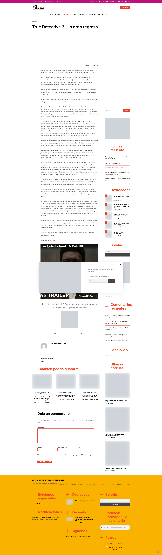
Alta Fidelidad (37, 402)
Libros (74, 14)
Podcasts (105, 14)
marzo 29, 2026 (94, 399)
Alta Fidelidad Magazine (48, 480)
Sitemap (127, 484)
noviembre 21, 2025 (110, 437)
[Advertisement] (69, 49)
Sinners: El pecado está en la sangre (121, 224)
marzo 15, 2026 (109, 403)
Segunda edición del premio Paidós (116, 468)
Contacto (59, 1)
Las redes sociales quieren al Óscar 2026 (116, 400)
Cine (51, 14)
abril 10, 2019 (35, 32)
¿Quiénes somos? (37, 1)
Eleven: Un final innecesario (118, 232)
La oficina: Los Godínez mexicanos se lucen (89, 396)
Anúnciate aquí (49, 1)
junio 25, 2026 (117, 200)
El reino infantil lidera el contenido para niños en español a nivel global (42, 398)
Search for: (107, 107)
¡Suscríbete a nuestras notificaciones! (78, 536)
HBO (53, 240)
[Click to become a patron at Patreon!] (69, 319)
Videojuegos (82, 14)
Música (57, 14)
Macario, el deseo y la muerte (119, 340)
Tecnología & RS (94, 14)
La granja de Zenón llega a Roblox (114, 167)
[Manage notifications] (158, 551)
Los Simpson (36, 503)
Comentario (40, 427)
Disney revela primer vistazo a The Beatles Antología (114, 434)
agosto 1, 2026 (78, 522)
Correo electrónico (63, 447)
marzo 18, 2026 (117, 227)
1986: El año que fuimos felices (113, 163)
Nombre (40, 447)
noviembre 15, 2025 (110, 470)
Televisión (66, 14)
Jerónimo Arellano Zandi (47, 32)
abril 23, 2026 (46, 402)
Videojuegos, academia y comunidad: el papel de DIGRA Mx (84, 519)
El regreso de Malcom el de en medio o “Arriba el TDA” (65, 396)
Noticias (37, 392)
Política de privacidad (114, 484)
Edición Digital (62, 392)
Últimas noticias (63, 484)
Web (79, 447)
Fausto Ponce (61, 399)
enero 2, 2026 (117, 236)
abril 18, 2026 (70, 399)
